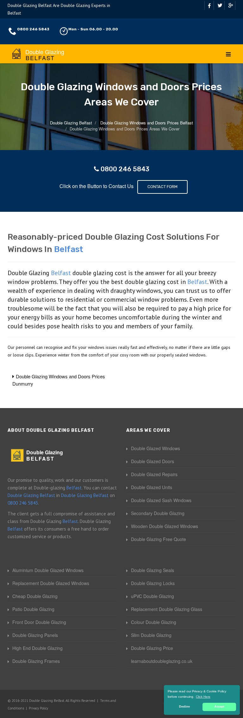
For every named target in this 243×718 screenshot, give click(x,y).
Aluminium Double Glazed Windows (48, 570)
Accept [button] (219, 706)
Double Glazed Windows (155, 448)
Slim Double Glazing (151, 635)
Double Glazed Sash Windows (161, 500)
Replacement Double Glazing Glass (166, 609)
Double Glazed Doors (152, 461)
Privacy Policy (38, 708)
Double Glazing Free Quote (158, 539)
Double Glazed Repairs (154, 474)
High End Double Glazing (37, 648)
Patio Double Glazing (33, 609)
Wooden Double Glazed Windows (164, 526)
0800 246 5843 (33, 29)
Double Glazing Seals (152, 570)
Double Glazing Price (152, 648)
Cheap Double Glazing (35, 596)
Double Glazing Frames (36, 661)
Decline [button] (184, 706)
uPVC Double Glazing (152, 596)
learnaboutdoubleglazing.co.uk (161, 661)
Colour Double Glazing (153, 622)
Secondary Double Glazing (157, 513)
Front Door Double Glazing (39, 622)
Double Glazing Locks (153, 583)
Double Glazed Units (151, 487)
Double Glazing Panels (35, 635)
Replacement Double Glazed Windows (50, 583)
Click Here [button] (203, 696)
